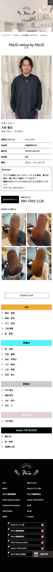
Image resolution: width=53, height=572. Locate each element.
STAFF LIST (26, 295)
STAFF (16, 35)
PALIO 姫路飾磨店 (9, 494)
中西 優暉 (10, 354)
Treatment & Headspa (11, 505)
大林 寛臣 (9, 421)
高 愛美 (9, 333)
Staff (29, 505)
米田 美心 (10, 374)
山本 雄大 (10, 400)
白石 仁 (9, 405)
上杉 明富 (10, 369)
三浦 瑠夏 (9, 328)
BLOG (29, 511)
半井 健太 (9, 390)
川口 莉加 (10, 323)
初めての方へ (32, 483)
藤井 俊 (8, 436)
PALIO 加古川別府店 (18, 554)
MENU (4, 488)
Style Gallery (7, 511)
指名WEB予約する (10, 199)
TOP (4, 483)
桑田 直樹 (10, 313)
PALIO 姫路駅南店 (34, 494)
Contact (30, 516)
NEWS (4, 516)
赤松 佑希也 (11, 359)
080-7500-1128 (32, 201)
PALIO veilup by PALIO (11, 500)
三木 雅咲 (10, 364)
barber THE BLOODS (35, 500)
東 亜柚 (9, 441)
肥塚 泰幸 (10, 318)
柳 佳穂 (9, 349)
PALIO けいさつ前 (34, 488)
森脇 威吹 (9, 395)
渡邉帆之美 (10, 446)
